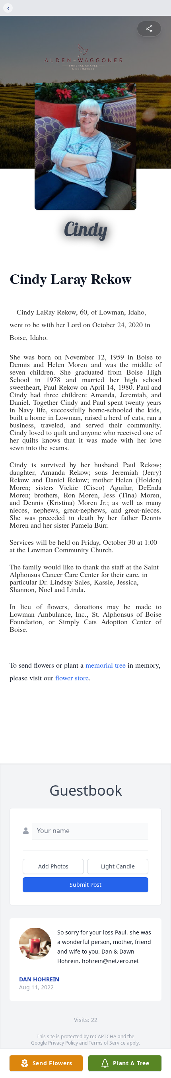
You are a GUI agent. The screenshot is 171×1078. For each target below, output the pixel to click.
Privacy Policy (63, 1042)
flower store (72, 677)
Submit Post (85, 884)
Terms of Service (107, 1042)
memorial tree (106, 665)
